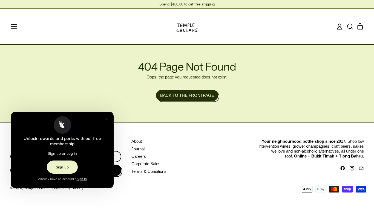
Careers (138, 156)
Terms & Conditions (148, 171)
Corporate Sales (145, 163)
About (136, 141)
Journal (138, 149)
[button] (349, 26)
